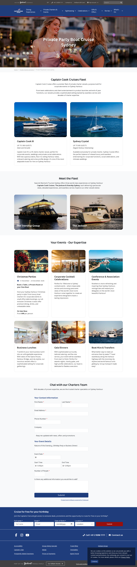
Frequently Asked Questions (24, 554)
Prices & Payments (48, 554)
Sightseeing (69, 11)
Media (44, 550)
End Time (65, 462)
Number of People (42, 471)
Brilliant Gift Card (79, 2)
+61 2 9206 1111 (58, 2)
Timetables (74, 550)
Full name (18, 521)
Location (79, 521)
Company (38, 427)
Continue (94, 561)
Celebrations (83, 11)
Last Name (66, 402)
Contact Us (68, 2)
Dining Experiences (30, 11)
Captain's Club (19, 550)
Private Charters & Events (50, 11)
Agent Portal (74, 554)
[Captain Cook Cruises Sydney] (18, 10)
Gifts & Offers (93, 11)
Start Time (38, 462)
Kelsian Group (103, 546)
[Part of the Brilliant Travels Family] (29, 563)
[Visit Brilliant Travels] (23, 3)
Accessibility (18, 546)
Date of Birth (60, 521)
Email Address (40, 410)
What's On (116, 11)
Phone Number (40, 419)
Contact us (117, 535)
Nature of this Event (55, 446)
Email (37, 521)
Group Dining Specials (49, 546)
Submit (109, 524)
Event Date (39, 454)
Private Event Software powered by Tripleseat (74, 500)
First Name (39, 402)
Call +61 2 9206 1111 (95, 535)
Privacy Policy (125, 557)
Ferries (107, 11)
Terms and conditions (82, 564)
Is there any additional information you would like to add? (56, 479)
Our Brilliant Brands (54, 564)
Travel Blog (74, 546)
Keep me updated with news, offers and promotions (55, 436)
